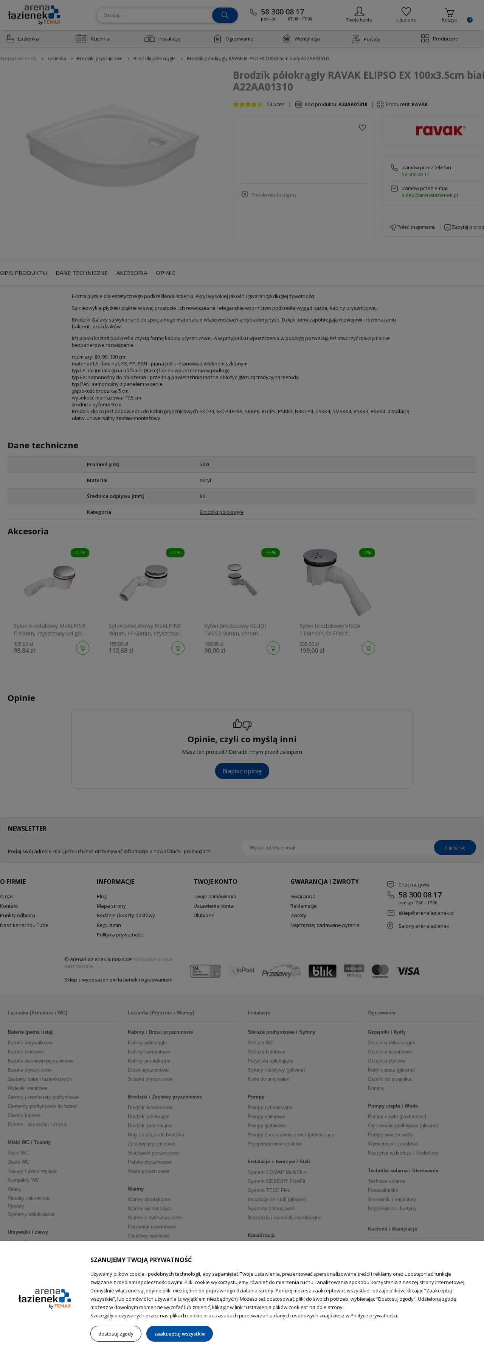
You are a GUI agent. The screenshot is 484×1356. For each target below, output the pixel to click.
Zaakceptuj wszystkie (179, 1333)
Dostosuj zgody (115, 1333)
